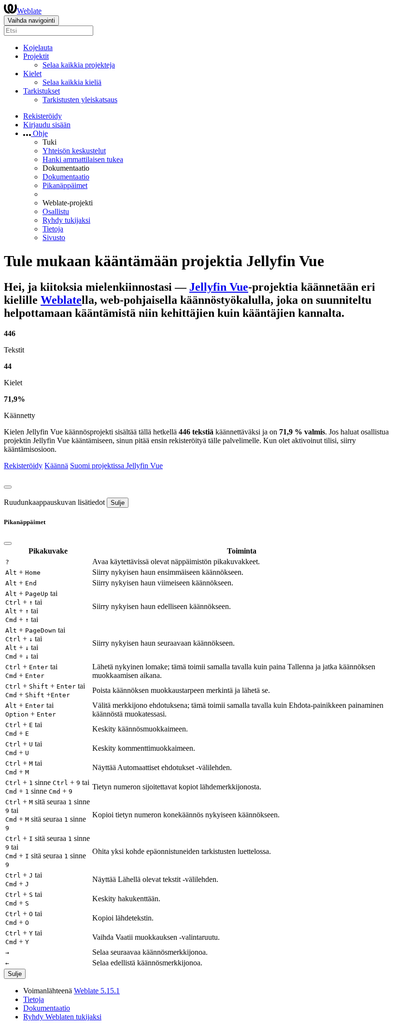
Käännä (56, 465)
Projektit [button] (36, 56)
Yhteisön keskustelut (74, 151)
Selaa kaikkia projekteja (78, 65)
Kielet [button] (32, 73)
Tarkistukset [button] (41, 91)
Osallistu (55, 211)
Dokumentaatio (65, 177)
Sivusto (53, 237)
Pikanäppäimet (64, 185)
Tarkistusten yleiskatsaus (79, 99)
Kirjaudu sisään (47, 125)
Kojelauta (38, 47)
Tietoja (52, 229)
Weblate (29, 11)
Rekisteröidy (42, 116)
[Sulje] (8, 487)
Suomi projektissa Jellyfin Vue (116, 465)
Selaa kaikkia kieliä (71, 82)
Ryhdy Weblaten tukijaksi (62, 1017)
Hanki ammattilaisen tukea (82, 159)
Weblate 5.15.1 (97, 991)
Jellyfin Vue (218, 287)
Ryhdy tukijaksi (66, 220)
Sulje (118, 502)
